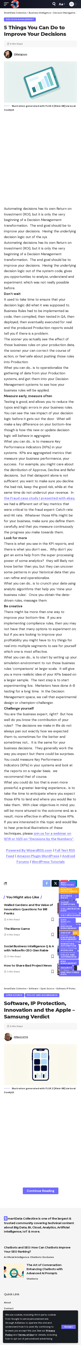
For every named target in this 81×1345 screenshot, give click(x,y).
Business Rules (66, 897)
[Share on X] (55, 883)
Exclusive (48, 1257)
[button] (68, 1327)
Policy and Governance (69, 956)
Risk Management (69, 962)
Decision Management (20, 19)
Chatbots (36, 1257)
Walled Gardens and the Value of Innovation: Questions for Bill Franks (28, 909)
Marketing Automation (68, 945)
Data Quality (66, 921)
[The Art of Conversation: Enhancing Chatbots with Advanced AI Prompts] (14, 1270)
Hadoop (66, 933)
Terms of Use (26, 1334)
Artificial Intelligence (16, 1257)
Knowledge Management (69, 938)
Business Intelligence (69, 890)
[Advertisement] (40, 159)
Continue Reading (40, 1191)
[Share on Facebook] (47, 883)
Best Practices (67, 884)
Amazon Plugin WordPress (38, 856)
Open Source (14, 995)
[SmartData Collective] (15, 4)
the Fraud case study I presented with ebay (39, 498)
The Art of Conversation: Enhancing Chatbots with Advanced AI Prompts (45, 1269)
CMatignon (20, 54)
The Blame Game (17, 929)
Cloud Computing (68, 903)
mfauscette (21, 1036)
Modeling (67, 950)
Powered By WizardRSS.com (29, 850)
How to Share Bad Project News (28, 965)
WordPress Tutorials (48, 862)
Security (66, 968)
